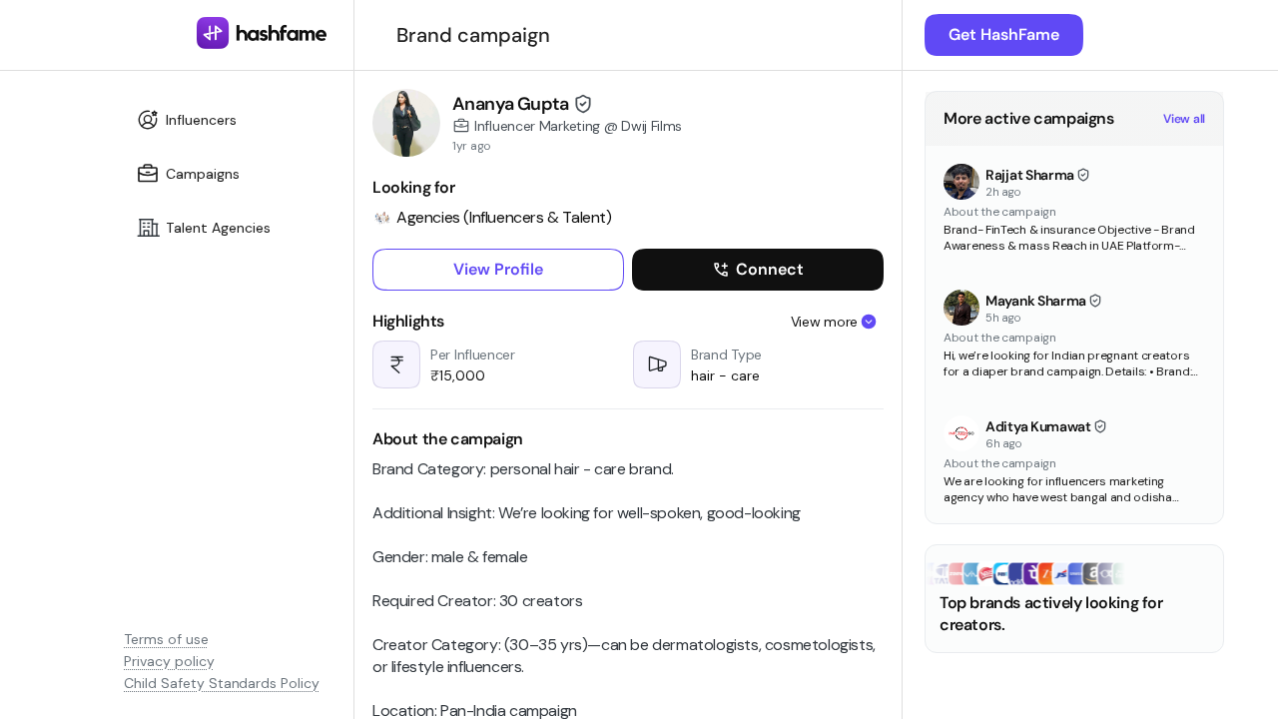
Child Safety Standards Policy (222, 683)
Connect (770, 269)
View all (1184, 119)
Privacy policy (169, 661)
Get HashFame (1004, 34)
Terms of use (166, 639)
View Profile (498, 269)
